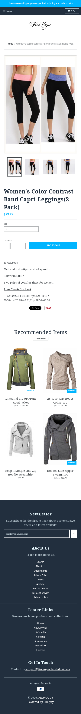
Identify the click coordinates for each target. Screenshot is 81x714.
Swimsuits (40, 632)
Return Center (40, 588)
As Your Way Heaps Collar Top (60, 400)
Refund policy (41, 597)
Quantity (8, 241)
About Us (40, 566)
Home (10, 44)
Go (74, 534)
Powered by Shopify (41, 702)
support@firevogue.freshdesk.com (47, 669)
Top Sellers (40, 645)
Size (5, 224)
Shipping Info (40, 571)
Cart (73, 11)
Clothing (40, 636)
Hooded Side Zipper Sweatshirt (60, 472)
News (41, 579)
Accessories (40, 641)
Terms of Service (40, 593)
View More (40, 339)
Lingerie (40, 650)
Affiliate (40, 584)
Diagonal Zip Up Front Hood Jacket (20, 400)
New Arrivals (40, 628)
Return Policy (40, 575)
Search (40, 562)
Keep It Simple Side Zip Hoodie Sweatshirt (20, 472)
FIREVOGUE (45, 697)
